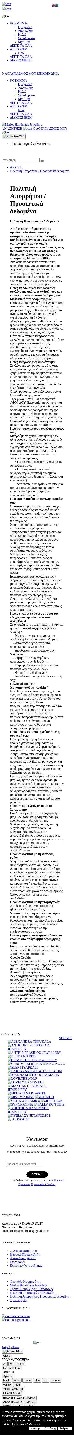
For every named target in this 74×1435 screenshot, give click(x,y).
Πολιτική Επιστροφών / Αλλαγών (32, 1292)
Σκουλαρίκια (26, 38)
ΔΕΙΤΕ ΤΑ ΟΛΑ (21, 45)
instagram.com (20, 1320)
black (6, 1380)
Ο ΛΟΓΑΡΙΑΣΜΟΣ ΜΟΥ (19, 73)
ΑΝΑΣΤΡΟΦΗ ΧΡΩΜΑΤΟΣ (19, 1402)
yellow (7, 1384)
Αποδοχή (50, 1428)
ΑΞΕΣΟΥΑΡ (18, 49)
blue (37, 1380)
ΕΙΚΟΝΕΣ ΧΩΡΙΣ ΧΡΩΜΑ (19, 1397)
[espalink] (6, 4)
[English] (53, 6)
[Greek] (56, 6)
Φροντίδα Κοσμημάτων (25, 1281)
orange (56, 1380)
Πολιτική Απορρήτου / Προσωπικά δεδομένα (39, 171)
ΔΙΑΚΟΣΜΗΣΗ (21, 60)
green (27, 1380)
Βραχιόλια (25, 27)
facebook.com (20, 1316)
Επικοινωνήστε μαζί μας (26, 1265)
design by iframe (10, 1347)
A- (4, 1363)
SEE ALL (65, 1038)
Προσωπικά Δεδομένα (25, 1424)
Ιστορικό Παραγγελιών (25, 1254)
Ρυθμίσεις (65, 1428)
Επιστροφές (17, 1262)
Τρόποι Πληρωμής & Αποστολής (31, 1289)
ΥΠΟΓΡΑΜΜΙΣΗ (13, 1389)
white (17, 1380)
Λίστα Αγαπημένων (23, 1258)
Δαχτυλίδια (25, 30)
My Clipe (24, 42)
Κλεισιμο (36, 1428)
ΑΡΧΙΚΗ (16, 167)
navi (17, 1384)
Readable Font (12, 1368)
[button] (42, 161)
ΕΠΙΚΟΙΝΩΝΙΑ (48, 73)
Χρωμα (7, 1376)
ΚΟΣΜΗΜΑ (18, 23)
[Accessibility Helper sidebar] (12, 1351)
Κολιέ (22, 34)
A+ (12, 1363)
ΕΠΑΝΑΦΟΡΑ (11, 1393)
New (21, 53)
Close (6, 1355)
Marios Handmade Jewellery (28, 1285)
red (45, 1380)
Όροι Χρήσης (19, 1300)
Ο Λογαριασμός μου (23, 1250)
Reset (20, 1363)
